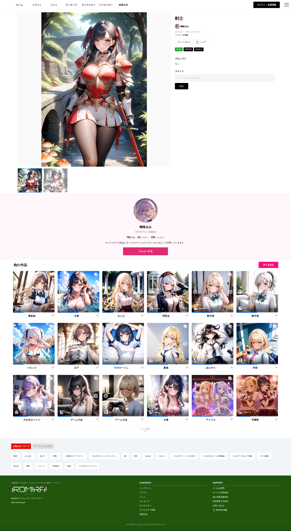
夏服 (166, 367)
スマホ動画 (264, 456)
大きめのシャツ (31, 419)
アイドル (211, 419)
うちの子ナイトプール (88, 466)
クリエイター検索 (147, 510)
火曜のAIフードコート (75, 456)
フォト (54, 4)
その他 (198, 32)
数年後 (210, 316)
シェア (203, 42)
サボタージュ (121, 367)
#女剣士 (199, 49)
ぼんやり (211, 367)
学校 (255, 367)
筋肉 (15, 456)
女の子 (42, 456)
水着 (76, 316)
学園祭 (255, 419)
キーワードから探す (43, 446)
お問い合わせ (218, 505)
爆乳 (28, 466)
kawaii (148, 456)
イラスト (36, 4)
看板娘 (31, 316)
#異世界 (188, 49)
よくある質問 (218, 488)
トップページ (145, 488)
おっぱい (28, 456)
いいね (185, 42)
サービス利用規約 (220, 492)
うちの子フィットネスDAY (184, 456)
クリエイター (106, 4)
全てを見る (268, 265)
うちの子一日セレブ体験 (242, 456)
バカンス (32, 367)
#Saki (178, 49)
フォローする (145, 251)
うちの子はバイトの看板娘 (214, 456)
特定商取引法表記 (220, 501)
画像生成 (123, 4)
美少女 (16, 466)
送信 (181, 86)
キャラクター (88, 4)
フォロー (143, 237)
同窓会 (166, 316)
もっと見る (145, 429)
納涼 (69, 466)
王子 (76, 367)
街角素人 (56, 466)
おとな (121, 316)
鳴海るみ (184, 26)
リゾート (41, 466)
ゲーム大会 (76, 419)
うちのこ (162, 456)
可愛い (55, 456)
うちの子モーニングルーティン (104, 456)
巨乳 (135, 456)
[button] (30, 180)
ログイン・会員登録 (266, 4)
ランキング (71, 4)
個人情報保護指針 (220, 497)
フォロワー (158, 237)
